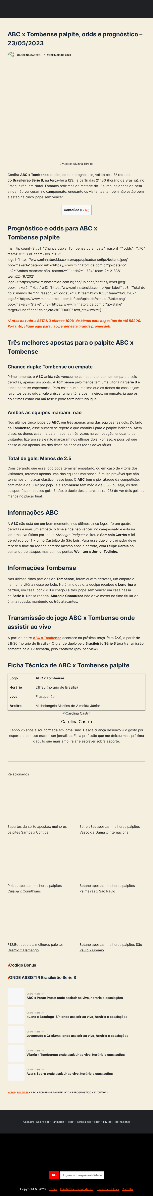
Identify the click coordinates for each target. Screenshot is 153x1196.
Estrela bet (84, 1121)
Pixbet (71, 1121)
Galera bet (42, 1121)
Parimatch (58, 1121)
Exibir (84, 210)
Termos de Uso (108, 1189)
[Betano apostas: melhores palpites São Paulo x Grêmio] (112, 918)
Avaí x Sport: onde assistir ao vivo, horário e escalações (69, 1074)
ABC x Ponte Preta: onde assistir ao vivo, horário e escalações (74, 998)
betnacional (122, 1121)
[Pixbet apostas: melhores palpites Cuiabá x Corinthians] (41, 859)
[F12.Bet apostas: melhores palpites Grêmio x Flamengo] (41, 918)
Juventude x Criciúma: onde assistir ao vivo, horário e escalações (77, 1036)
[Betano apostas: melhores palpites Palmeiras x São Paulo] (112, 859)
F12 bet (108, 1121)
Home (11, 1092)
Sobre (53, 1189)
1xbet (97, 1121)
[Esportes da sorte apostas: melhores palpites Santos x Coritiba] (41, 800)
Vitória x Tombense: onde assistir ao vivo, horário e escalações (75, 1055)
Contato (127, 1189)
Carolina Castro (76, 721)
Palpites (22, 1092)
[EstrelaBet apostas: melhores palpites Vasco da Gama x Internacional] (112, 800)
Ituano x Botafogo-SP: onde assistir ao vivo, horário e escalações (76, 1017)
